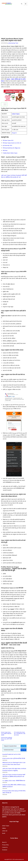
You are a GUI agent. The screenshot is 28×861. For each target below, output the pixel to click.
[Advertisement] (14, 22)
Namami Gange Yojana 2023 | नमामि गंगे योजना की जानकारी (6, 733)
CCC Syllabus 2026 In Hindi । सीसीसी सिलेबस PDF (13, 781)
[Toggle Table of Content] (4, 104)
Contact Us (5, 847)
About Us (4, 842)
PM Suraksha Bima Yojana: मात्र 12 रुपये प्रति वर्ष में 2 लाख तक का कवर (19, 733)
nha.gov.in (14, 133)
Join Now (23, 746)
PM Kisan (5, 151)
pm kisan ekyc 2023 (7, 145)
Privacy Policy (5, 845)
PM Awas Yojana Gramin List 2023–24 (12, 143)
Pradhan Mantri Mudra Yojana (10, 153)
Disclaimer (4, 850)
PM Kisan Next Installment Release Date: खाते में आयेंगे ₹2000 (6, 739)
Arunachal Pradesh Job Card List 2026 (11, 754)
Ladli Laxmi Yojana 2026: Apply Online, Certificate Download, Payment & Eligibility (14, 770)
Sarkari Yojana (16, 114)
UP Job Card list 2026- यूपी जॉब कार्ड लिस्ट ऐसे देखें (13, 758)
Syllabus (4, 828)
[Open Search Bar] (22, 4)
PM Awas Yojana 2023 (8, 140)
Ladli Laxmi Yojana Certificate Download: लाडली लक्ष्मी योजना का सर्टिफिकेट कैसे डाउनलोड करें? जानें (14, 176)
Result (3, 833)
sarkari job (4, 831)
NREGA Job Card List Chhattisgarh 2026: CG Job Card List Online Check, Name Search (13, 763)
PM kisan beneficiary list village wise (11, 148)
